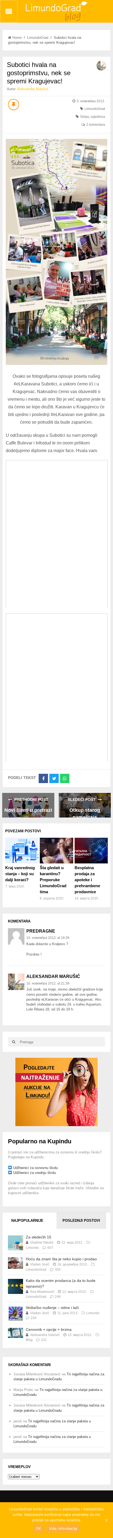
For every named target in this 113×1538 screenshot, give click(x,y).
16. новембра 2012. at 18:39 (47, 938)
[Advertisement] (56, 1092)
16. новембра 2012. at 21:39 (47, 983)
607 (50, 1248)
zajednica (98, 117)
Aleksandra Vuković (45, 1335)
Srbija (84, 117)
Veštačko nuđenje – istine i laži (52, 1307)
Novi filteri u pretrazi (28, 810)
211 (44, 1340)
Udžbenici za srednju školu (34, 1173)
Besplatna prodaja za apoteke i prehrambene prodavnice (87, 879)
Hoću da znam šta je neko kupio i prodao (61, 1259)
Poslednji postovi (81, 1220)
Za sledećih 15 (38, 1237)
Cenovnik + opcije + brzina (49, 1329)
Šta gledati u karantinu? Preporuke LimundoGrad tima (53, 879)
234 (33, 1318)
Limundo (32, 1248)
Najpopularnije (27, 1220)
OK (38, 1528)
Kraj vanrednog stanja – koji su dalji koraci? (20, 873)
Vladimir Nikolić (41, 1242)
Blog (29, 1340)
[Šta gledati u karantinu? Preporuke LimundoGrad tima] (56, 850)
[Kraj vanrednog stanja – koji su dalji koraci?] (21, 850)
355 (58, 1270)
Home (17, 38)
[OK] (106, 1520)
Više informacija (63, 1528)
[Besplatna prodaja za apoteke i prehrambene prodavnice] (91, 850)
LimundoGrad (37, 38)
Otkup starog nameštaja (84, 812)
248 (58, 1297)
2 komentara (95, 125)
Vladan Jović (39, 1264)
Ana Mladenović (42, 1292)
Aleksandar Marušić (33, 89)
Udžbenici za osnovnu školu (35, 1168)
